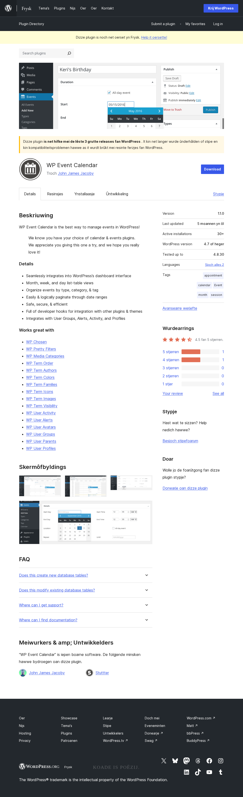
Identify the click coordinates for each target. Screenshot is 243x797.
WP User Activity (41, 412)
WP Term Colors (40, 377)
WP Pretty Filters (41, 349)
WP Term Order (39, 363)
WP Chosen (36, 341)
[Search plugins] (69, 53)
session (216, 295)
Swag (151, 741)
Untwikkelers (113, 733)
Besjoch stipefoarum (180, 440)
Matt (192, 726)
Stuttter (102, 672)
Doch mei (152, 718)
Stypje (218, 193)
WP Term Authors (41, 370)
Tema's (66, 726)
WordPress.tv (115, 741)
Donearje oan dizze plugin (185, 488)
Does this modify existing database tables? (57, 590)
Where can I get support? (41, 605)
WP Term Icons (39, 391)
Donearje (154, 733)
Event (218, 285)
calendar (204, 285)
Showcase (69, 718)
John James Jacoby (76, 173)
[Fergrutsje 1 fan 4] (54, 481)
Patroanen (69, 741)
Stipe (107, 726)
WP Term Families (41, 384)
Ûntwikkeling (117, 193)
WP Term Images (41, 398)
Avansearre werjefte (180, 308)
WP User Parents (41, 441)
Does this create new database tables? (53, 575)
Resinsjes (55, 193)
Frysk (68, 767)
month (202, 295)
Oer (22, 718)
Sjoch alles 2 (214, 265)
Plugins (66, 733)
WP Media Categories (45, 356)
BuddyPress (198, 741)
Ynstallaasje (84, 193)
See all (218, 393)
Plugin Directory (31, 24)
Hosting (25, 733)
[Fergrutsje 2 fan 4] (100, 481)
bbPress (195, 733)
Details (30, 193)
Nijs (21, 726)
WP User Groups (40, 434)
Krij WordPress (221, 8)
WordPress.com (201, 718)
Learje (108, 718)
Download (212, 169)
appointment (213, 275)
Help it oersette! (154, 37)
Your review (173, 393)
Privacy (25, 741)
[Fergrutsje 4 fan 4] (146, 507)
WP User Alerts (39, 420)
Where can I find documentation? (48, 620)
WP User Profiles (41, 448)
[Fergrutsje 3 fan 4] (146, 481)
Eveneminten (155, 726)
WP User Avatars (41, 427)
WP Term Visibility (41, 405)
